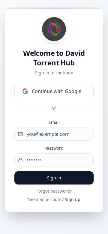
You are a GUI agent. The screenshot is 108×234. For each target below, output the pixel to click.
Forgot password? (54, 191)
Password (54, 148)
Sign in (54, 178)
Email (54, 122)
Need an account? (54, 199)
